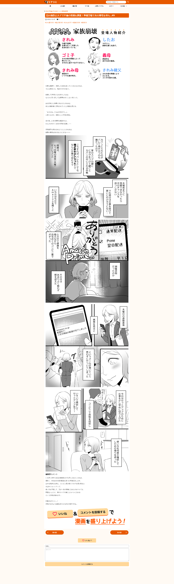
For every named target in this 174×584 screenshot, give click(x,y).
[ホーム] (50, 6)
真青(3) (84, 22)
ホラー (111, 6)
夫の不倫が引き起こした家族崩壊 (57, 11)
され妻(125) (50, 22)
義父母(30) (59, 22)
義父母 (75, 6)
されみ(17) (68, 22)
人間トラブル (99, 6)
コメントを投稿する (87, 564)
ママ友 (87, 6)
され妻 (62, 6)
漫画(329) (76, 22)
